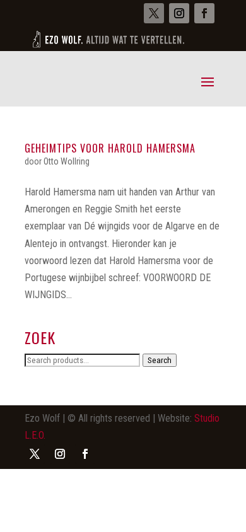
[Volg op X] (154, 13)
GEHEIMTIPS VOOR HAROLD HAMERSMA (110, 148)
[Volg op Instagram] (179, 13)
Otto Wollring (67, 161)
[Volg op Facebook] (204, 13)
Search (160, 360)
